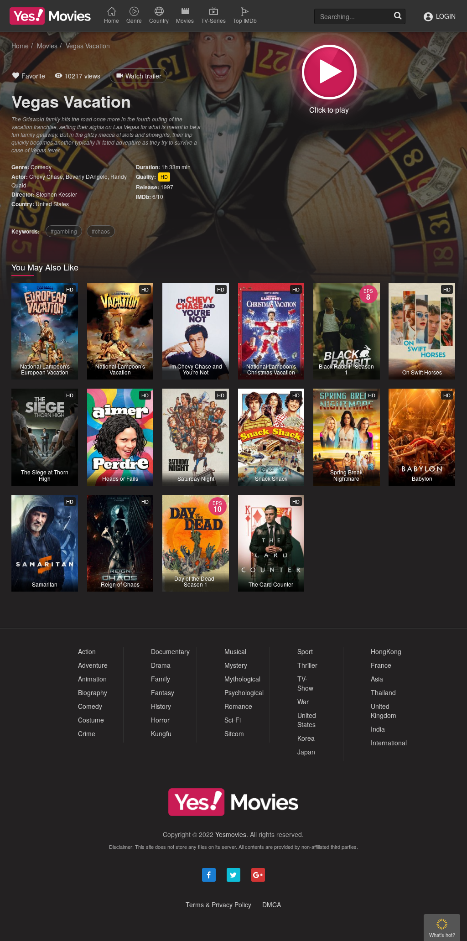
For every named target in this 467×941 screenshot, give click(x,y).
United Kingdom (383, 711)
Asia (377, 678)
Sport (305, 651)
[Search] (397, 16)
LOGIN (445, 16)
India (378, 728)
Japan (306, 751)
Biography (92, 692)
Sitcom (234, 733)
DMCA (271, 904)
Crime (86, 733)
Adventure (93, 665)
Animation (92, 678)
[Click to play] (329, 72)
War (303, 701)
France (381, 665)
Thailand (383, 692)
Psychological (244, 692)
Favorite (32, 75)
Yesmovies (230, 834)
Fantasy (162, 692)
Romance (238, 706)
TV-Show (305, 683)
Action (87, 651)
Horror (160, 719)
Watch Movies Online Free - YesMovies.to (50, 16)
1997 (167, 187)
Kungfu (161, 733)
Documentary (170, 651)
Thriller (307, 665)
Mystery (235, 665)
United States (52, 204)
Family (160, 678)
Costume (91, 719)
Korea (306, 738)
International (389, 742)
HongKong (386, 651)
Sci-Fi (232, 719)
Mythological (242, 678)
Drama (161, 665)
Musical (235, 651)
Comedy (41, 167)
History (161, 706)
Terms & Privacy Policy (218, 904)
